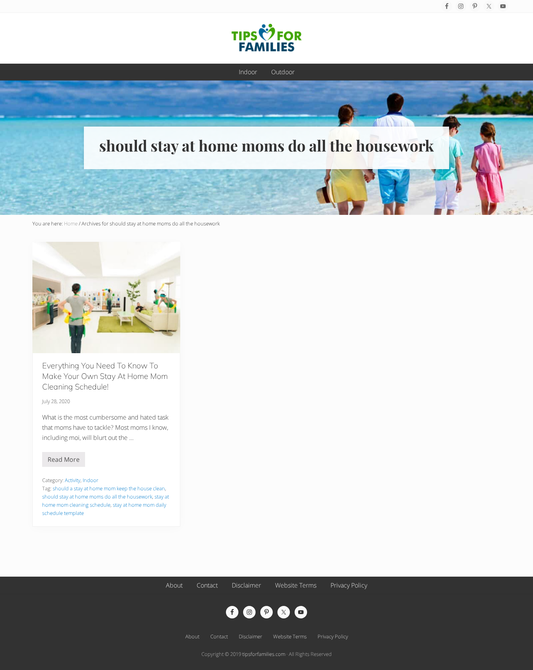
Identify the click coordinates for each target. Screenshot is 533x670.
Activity (72, 480)
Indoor (90, 480)
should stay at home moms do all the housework (97, 496)
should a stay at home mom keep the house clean (109, 488)
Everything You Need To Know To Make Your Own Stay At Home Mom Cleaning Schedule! (105, 376)
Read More (64, 461)
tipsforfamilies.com (263, 653)
